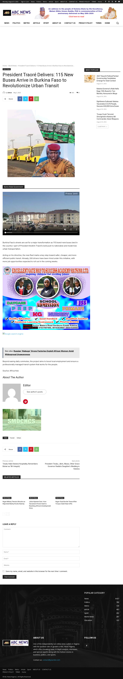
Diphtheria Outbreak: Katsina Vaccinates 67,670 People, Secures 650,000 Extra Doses (108, 103)
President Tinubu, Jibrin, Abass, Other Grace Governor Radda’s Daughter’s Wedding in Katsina (62, 466)
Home (5, 66)
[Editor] (4, 92)
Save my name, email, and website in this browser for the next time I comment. (37, 571)
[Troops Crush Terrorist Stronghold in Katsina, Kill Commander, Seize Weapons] (89, 117)
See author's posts (35, 392)
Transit (12, 438)
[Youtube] (119, 1)
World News (12, 66)
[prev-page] (4, 513)
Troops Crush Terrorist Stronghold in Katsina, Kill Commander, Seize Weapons (108, 116)
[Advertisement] (61, 44)
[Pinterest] (31, 98)
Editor (10, 93)
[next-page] (7, 513)
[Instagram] (109, 1)
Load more (101, 126)
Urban (19, 438)
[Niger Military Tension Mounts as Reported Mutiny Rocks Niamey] (15, 490)
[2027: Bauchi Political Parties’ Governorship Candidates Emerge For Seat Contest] (89, 79)
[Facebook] (105, 1)
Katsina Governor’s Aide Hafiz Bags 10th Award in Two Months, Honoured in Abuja (108, 91)
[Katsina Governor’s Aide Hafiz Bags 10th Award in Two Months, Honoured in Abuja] (89, 91)
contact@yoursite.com (51, 660)
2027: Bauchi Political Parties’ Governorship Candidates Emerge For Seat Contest (108, 78)
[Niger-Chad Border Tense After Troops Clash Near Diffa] (67, 490)
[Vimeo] (115, 1)
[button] (117, 23)
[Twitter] (112, 1)
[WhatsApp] (36, 98)
